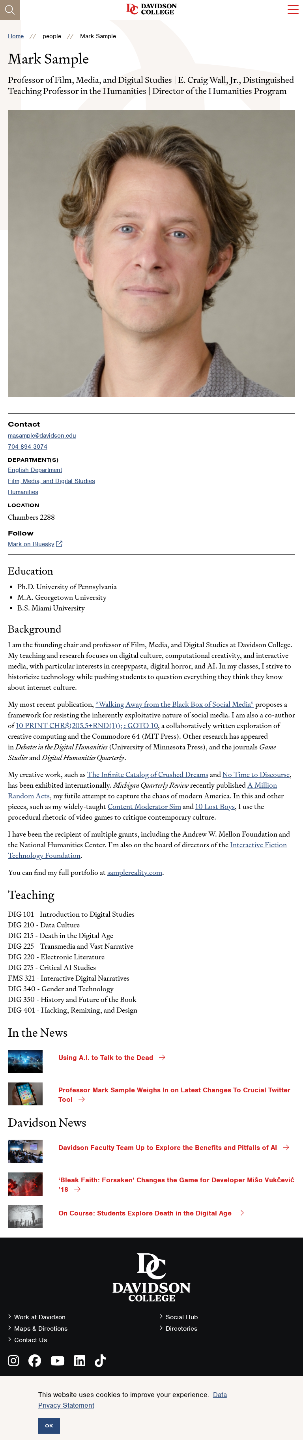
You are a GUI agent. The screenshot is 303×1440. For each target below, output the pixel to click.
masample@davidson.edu (42, 436)
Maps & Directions (40, 1328)
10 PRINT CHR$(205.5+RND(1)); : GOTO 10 (87, 725)
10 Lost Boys (215, 806)
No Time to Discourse (256, 774)
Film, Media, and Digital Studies (51, 481)
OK (49, 1426)
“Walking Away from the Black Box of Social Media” (174, 704)
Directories (181, 1328)
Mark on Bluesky (31, 544)
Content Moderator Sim (144, 806)
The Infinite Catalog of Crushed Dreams (147, 774)
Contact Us (30, 1340)
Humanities (23, 492)
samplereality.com (134, 872)
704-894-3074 (27, 447)
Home (16, 36)
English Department (35, 470)
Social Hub (182, 1317)
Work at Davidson (39, 1317)
